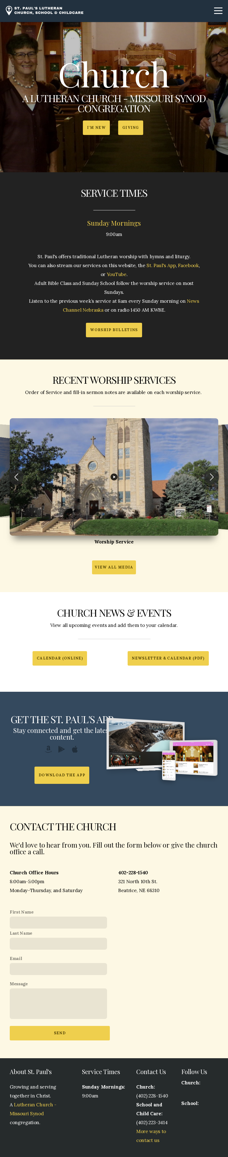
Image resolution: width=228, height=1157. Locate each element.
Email (16, 958)
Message (19, 983)
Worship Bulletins (114, 330)
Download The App (62, 775)
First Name (22, 912)
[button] (16, 477)
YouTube (117, 274)
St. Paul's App (161, 265)
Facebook (188, 265)
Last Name (21, 933)
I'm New (96, 127)
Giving (130, 127)
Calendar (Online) (60, 658)
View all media (114, 567)
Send (60, 1033)
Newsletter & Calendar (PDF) (168, 658)
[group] (114, 477)
